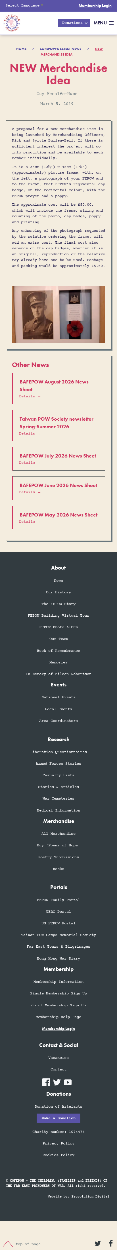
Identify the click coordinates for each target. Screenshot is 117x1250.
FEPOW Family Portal (58, 900)
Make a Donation (58, 1118)
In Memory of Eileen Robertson (58, 674)
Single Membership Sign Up (58, 993)
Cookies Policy (58, 1155)
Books (58, 869)
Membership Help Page (58, 1017)
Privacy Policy (58, 1143)
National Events (58, 697)
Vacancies (58, 1058)
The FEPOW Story (58, 604)
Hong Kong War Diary (58, 958)
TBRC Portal (58, 911)
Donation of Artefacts (58, 1106)
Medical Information (58, 810)
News (58, 580)
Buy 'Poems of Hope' (58, 845)
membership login (58, 1028)
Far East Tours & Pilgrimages (58, 946)
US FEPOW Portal (58, 923)
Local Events (58, 709)
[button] (74, 23)
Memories (58, 662)
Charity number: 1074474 (58, 1132)
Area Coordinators (58, 721)
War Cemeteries (58, 798)
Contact (58, 1069)
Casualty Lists (58, 775)
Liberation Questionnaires (58, 752)
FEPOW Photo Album (58, 627)
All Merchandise (58, 833)
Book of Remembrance (58, 651)
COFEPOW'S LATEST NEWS (61, 49)
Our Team (58, 639)
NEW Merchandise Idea (72, 52)
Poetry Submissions (58, 857)
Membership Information (58, 982)
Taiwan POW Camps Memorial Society (58, 935)
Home (21, 49)
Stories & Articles (58, 787)
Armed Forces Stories (58, 763)
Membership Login (95, 5)
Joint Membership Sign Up (58, 1005)
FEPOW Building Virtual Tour (58, 615)
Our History (58, 592)
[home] (10, 23)
